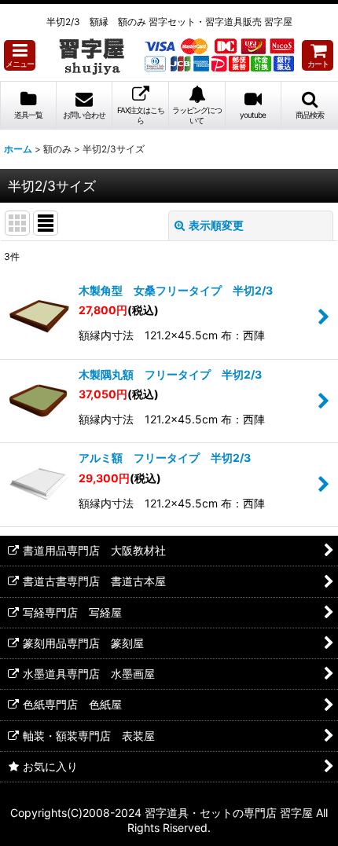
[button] (19, 55)
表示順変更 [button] (216, 225)
